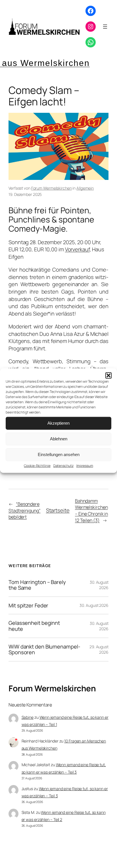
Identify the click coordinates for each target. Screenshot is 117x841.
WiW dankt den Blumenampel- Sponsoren (44, 649)
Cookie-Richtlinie (37, 465)
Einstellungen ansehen (59, 454)
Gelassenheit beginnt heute (34, 626)
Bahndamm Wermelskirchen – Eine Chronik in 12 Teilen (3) (91, 510)
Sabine (28, 717)
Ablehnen (58, 438)
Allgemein (85, 188)
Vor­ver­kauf (77, 249)
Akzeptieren (58, 423)
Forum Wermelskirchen (51, 188)
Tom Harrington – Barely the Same (37, 585)
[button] (108, 375)
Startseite (58, 510)
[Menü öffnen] (105, 26)
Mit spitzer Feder (28, 606)
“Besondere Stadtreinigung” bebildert (25, 510)
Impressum (84, 465)
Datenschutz (63, 465)
